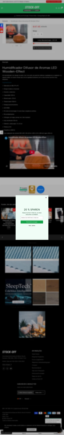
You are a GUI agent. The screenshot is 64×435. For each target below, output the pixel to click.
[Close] (46, 198)
